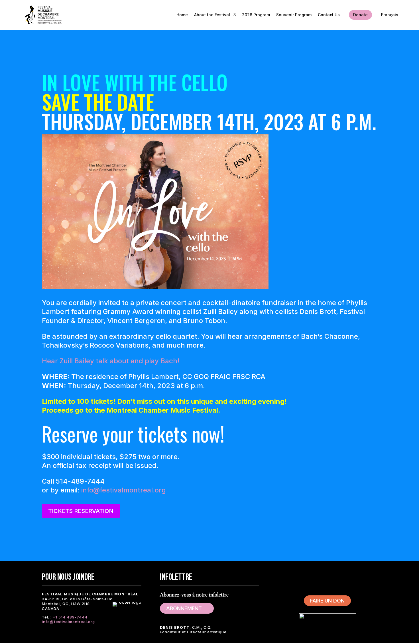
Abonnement (184, 608)
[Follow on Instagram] (327, 576)
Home (182, 14)
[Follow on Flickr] (361, 576)
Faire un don (327, 601)
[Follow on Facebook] (293, 576)
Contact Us (329, 14)
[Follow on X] (310, 576)
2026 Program (256, 14)
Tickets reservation (80, 511)
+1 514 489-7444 (70, 617)
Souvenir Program (294, 14)
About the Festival (212, 14)
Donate (360, 14)
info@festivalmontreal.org (123, 490)
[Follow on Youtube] (344, 576)
